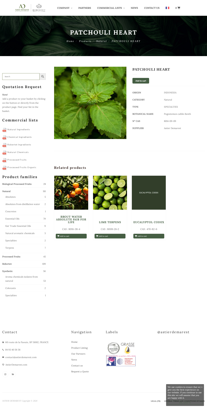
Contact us (152, 7)
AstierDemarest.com (16, 364)
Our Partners (78, 353)
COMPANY (63, 7)
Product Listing (79, 347)
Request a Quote (80, 371)
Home (70, 41)
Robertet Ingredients (19, 144)
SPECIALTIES (171, 106)
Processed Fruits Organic (21, 167)
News (134, 7)
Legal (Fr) (155, 401)
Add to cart (140, 80)
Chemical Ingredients (19, 137)
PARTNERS (84, 7)
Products (85, 41)
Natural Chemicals (18, 152)
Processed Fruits (17, 159)
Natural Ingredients (18, 129)
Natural (101, 41)
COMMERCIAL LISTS (109, 7)
